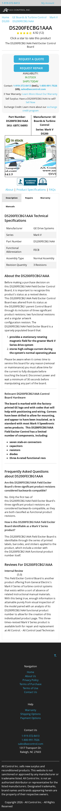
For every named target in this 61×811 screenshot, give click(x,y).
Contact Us (30, 692)
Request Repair (31, 68)
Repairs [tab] (29, 197)
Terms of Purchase (30, 684)
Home (5, 17)
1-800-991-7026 (48, 85)
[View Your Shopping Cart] (57, 3)
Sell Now (30, 102)
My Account (47, 3)
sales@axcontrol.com (33, 89)
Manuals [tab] (10, 206)
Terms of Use (30, 688)
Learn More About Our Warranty (39, 93)
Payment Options (30, 718)
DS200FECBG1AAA (23, 21)
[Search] (49, 10)
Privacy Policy (30, 680)
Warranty (30, 710)
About (9, 189)
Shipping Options (30, 714)
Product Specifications (31, 189)
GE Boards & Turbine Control (29, 17)
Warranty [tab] (45, 197)
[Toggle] (55, 10)
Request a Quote (31, 59)
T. (55, 655)
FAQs (52, 189)
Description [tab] (12, 197)
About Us (30, 676)
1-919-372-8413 (11, 3)
